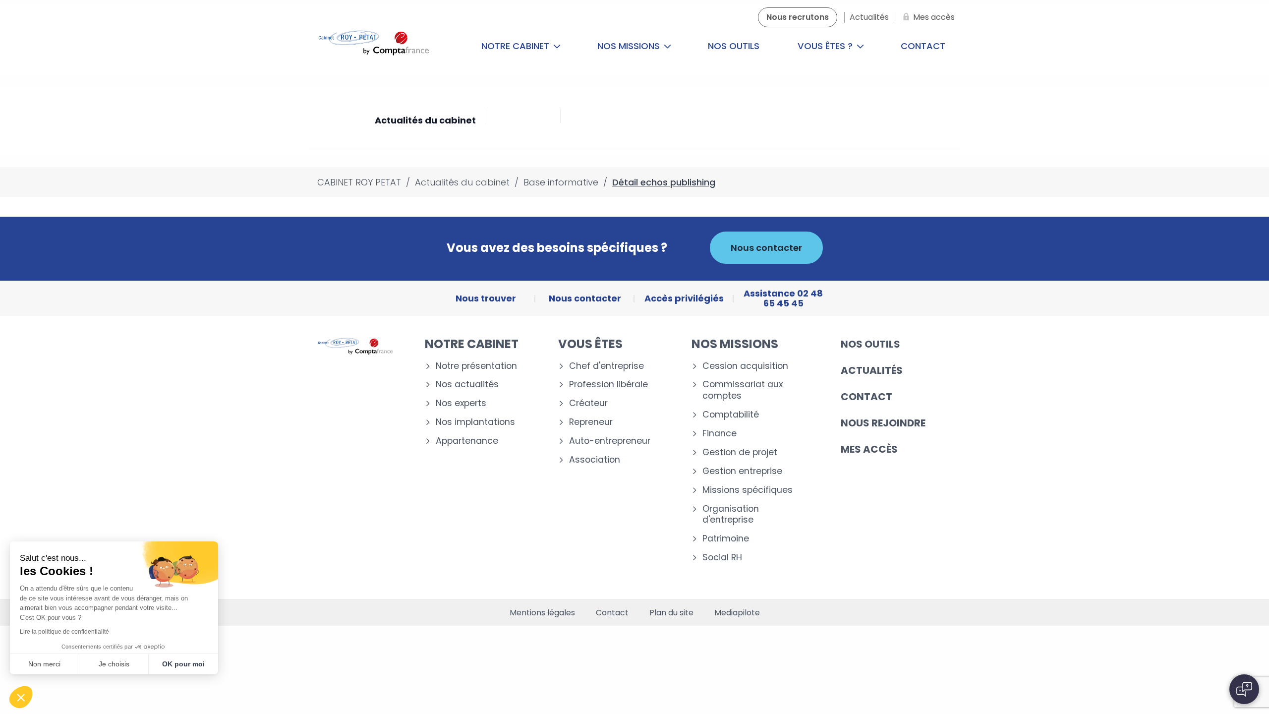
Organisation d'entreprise (730, 514)
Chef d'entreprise (606, 366)
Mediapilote (737, 612)
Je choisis (114, 664)
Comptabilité (730, 414)
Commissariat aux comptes (742, 390)
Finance (719, 433)
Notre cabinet (516, 46)
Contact (923, 46)
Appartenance (467, 441)
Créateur (588, 403)
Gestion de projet (739, 452)
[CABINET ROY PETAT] (375, 46)
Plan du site (671, 612)
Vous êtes (590, 344)
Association (594, 460)
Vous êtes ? (826, 46)
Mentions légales (542, 612)
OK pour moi (183, 664)
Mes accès (869, 449)
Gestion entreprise (742, 471)
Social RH (722, 557)
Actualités (872, 370)
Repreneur (591, 422)
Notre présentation (476, 366)
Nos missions (629, 46)
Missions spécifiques (747, 490)
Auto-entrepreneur (609, 441)
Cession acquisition (745, 366)
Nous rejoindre (883, 423)
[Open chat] (1244, 689)
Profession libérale (608, 384)
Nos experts (461, 403)
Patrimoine (725, 538)
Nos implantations (475, 422)
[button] (21, 697)
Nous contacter (766, 247)
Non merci (44, 664)
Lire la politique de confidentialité (64, 631)
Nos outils (733, 46)
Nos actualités (467, 384)
